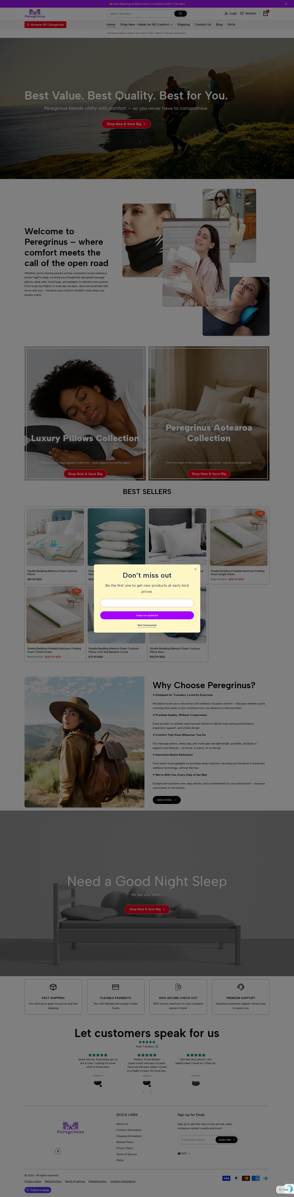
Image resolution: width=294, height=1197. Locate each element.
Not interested (147, 625)
